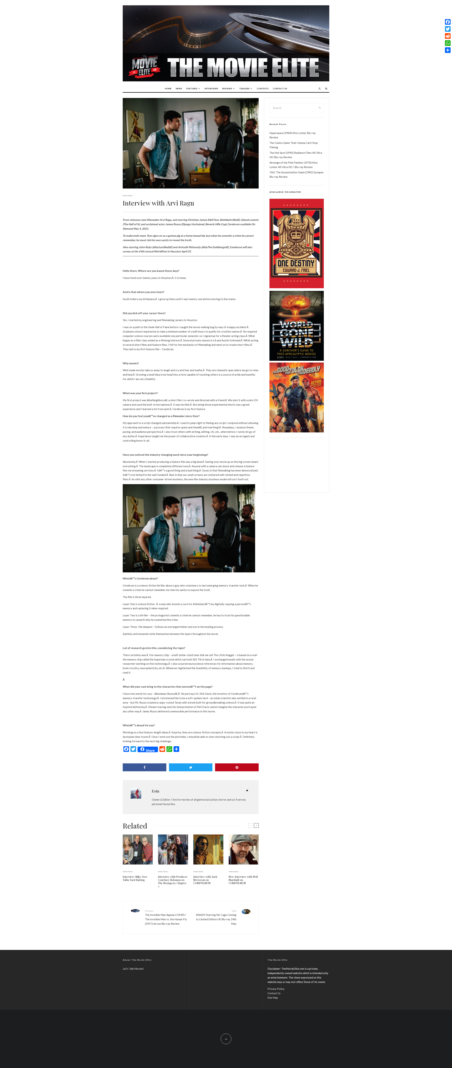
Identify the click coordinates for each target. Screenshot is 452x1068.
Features (191, 88)
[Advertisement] (296, 465)
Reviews (227, 88)
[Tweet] (191, 767)
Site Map (272, 997)
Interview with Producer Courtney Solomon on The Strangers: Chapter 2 (173, 881)
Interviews (211, 88)
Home (168, 88)
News (179, 88)
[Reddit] (447, 36)
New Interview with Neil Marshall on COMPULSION (243, 880)
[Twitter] (447, 28)
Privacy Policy (275, 988)
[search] (320, 108)
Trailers (244, 88)
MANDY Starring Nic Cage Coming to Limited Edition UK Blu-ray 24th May (216, 917)
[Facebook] (447, 21)
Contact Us (280, 88)
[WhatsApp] (447, 43)
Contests (263, 88)
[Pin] (237, 767)
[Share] (144, 767)
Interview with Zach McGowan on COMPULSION (205, 880)
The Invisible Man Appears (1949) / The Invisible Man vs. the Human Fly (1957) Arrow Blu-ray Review (166, 917)
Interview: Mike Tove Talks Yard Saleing (135, 878)
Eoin (155, 791)
